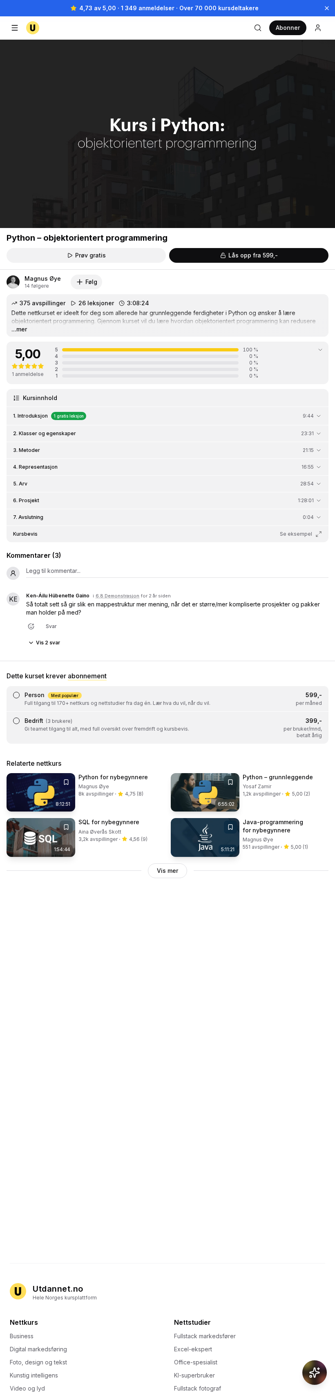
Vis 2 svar (48, 642)
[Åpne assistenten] (314, 1372)
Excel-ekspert (193, 1349)
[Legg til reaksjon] (31, 626)
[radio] (16, 695)
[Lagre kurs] (66, 782)
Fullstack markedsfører (205, 1336)
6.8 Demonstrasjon (117, 596)
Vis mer (167, 870)
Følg (91, 281)
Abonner (288, 27)
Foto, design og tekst (38, 1362)
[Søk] (257, 27)
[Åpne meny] (15, 28)
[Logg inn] (317, 27)
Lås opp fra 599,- (253, 255)
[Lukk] (327, 8)
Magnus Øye (43, 278)
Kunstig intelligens (34, 1375)
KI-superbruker (194, 1375)
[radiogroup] (167, 715)
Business (22, 1336)
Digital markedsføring (38, 1349)
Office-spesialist (195, 1362)
